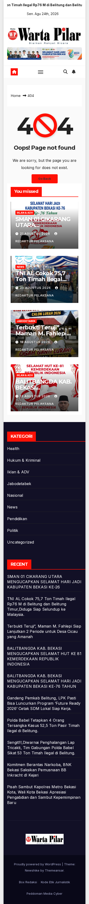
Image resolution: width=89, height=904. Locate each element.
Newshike (32, 870)
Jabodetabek (26, 321)
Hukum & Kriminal (23, 460)
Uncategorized (20, 542)
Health (13, 448)
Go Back (44, 178)
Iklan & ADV (25, 212)
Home (16, 95)
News (20, 266)
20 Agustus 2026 (36, 288)
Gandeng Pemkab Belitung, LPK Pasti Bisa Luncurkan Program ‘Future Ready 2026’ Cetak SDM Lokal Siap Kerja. (43, 703)
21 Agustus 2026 (35, 233)
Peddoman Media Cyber (44, 893)
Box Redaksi (28, 882)
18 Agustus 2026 (35, 342)
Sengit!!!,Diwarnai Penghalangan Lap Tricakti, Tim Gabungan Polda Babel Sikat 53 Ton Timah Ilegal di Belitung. (41, 747)
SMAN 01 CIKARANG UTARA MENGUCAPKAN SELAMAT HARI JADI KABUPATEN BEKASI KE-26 (44, 581)
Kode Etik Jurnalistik (55, 882)
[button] (65, 71)
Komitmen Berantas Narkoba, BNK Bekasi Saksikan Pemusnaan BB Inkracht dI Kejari (39, 769)
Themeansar (54, 870)
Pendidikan (17, 518)
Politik (12, 530)
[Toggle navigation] (40, 72)
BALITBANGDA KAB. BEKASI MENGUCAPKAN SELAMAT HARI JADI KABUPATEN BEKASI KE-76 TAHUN (44, 681)
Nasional (15, 495)
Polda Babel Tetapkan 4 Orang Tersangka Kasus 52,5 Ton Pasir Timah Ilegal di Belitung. (43, 725)
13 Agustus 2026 (35, 396)
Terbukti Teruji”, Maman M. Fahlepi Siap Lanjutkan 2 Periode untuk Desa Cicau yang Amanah (44, 631)
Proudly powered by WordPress (38, 864)
